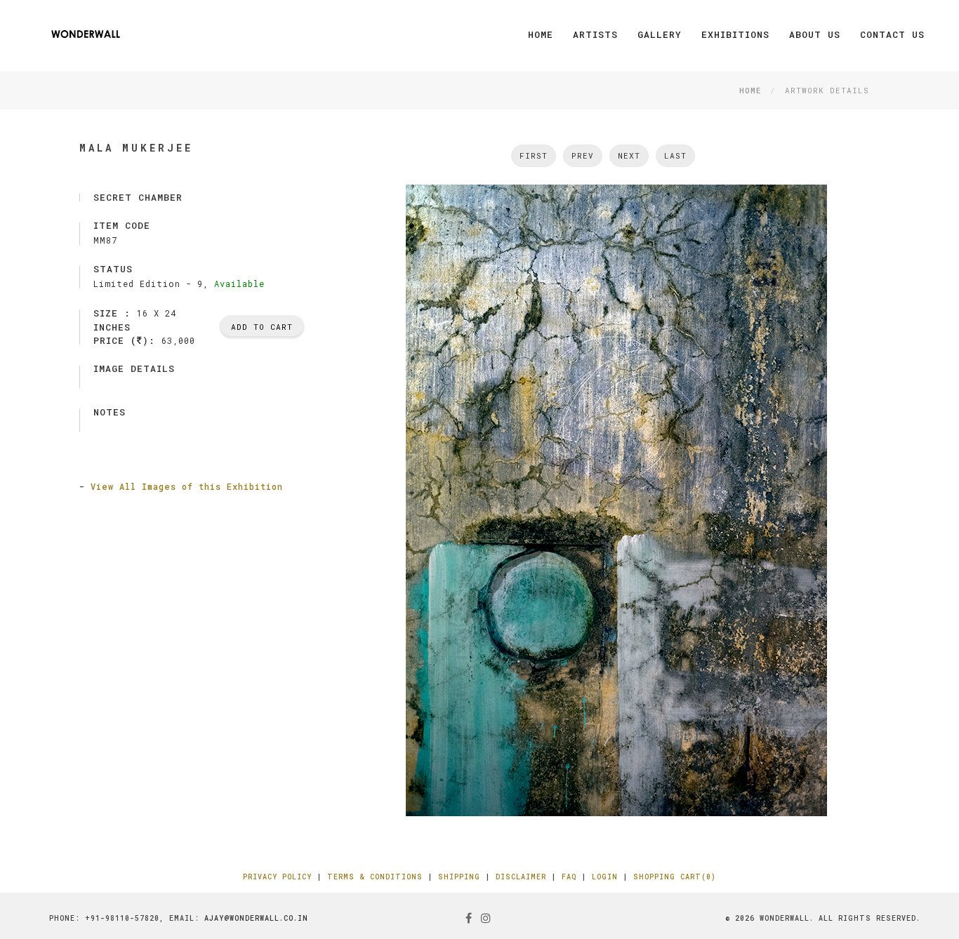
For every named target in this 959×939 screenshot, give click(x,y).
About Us (814, 34)
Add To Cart (262, 326)
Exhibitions (735, 34)
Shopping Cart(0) (674, 876)
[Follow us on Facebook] (468, 917)
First (534, 155)
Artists (595, 34)
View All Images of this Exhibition (187, 486)
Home (540, 34)
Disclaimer (521, 876)
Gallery (659, 34)
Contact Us (892, 34)
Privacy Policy (277, 876)
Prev (582, 155)
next (629, 155)
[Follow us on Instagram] (486, 917)
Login (605, 876)
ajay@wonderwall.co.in (256, 918)
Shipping (459, 876)
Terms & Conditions (375, 876)
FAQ (569, 876)
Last (675, 155)
